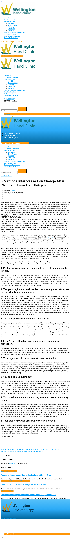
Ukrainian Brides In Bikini (9, 471)
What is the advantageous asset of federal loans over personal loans (28, 495)
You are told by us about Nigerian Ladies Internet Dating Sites (26, 475)
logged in (12, 463)
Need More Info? (9, 534)
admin (13, 191)
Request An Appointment (12, 143)
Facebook (7, 114)
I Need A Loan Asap (7, 491)
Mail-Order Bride (6, 176)
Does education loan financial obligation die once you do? (24, 485)
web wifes (50, 237)
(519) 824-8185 (9, 99)
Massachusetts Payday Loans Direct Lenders (15, 481)
